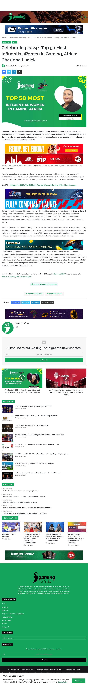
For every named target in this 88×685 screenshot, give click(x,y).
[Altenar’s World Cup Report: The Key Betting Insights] (7, 465)
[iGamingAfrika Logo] (17, 15)
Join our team (6, 619)
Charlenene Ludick (34, 292)
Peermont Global (55, 292)
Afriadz (77, 668)
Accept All (78, 681)
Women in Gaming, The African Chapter (17, 275)
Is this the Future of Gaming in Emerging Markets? (33, 405)
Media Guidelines (7, 616)
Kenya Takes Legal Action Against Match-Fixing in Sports (36, 414)
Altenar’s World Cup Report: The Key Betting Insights (34, 462)
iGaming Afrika (10, 64)
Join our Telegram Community (45, 283)
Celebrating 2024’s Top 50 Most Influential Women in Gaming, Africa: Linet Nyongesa (43, 184)
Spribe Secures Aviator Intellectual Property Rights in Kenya (37, 443)
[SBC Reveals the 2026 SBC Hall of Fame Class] (7, 427)
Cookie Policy (62, 682)
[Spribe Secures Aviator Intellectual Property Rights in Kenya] (7, 446)
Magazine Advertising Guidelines (13, 612)
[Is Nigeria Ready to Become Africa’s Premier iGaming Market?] (7, 475)
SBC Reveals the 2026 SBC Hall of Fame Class (31, 424)
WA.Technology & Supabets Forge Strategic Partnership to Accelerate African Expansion (76, 537)
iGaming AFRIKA (60, 272)
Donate (4, 622)
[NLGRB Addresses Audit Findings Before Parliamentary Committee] (7, 436)
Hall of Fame (12, 36)
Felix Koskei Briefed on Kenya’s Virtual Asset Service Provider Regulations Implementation (32, 537)
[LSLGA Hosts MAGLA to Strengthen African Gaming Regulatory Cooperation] (7, 455)
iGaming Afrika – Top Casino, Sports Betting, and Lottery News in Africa (26, 672)
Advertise (5, 609)
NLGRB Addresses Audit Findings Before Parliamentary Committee (39, 433)
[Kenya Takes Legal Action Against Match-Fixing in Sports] (7, 417)
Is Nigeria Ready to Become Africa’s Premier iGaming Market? (37, 471)
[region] (44, 679)
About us (5, 606)
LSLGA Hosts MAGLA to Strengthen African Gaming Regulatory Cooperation (43, 452)
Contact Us (5, 626)
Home (5, 36)
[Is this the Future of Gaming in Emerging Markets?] (7, 408)
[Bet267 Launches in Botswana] (11, 525)
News (14, 41)
